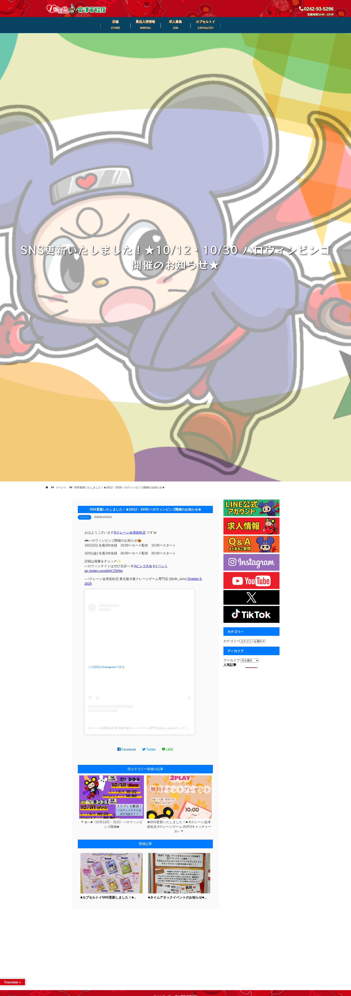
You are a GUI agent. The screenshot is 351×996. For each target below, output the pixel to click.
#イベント (160, 566)
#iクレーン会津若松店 (130, 532)
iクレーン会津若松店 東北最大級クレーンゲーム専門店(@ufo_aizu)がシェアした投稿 (142, 728)
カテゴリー (231, 641)
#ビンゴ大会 (143, 566)
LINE (169, 749)
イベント (84, 517)
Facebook (128, 749)
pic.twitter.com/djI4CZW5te (103, 571)
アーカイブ (231, 660)
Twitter (150, 749)
